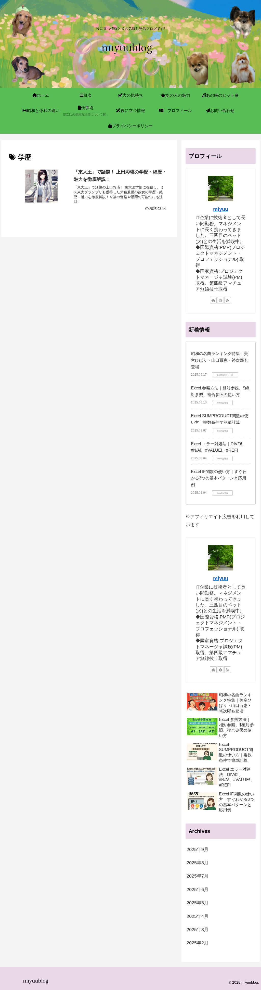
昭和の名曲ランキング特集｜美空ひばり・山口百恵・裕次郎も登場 (219, 360)
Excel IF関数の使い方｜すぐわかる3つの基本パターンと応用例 (218, 478)
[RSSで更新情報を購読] (227, 300)
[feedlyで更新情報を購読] (220, 300)
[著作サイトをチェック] (213, 300)
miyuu (220, 209)
